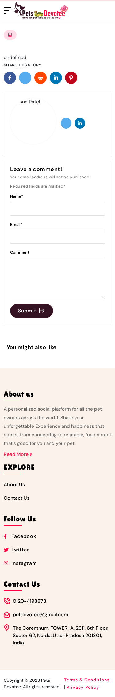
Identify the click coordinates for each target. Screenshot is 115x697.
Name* (16, 196)
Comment (19, 252)
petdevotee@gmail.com (40, 614)
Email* (16, 224)
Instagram (24, 563)
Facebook (23, 536)
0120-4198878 (29, 601)
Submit (27, 311)
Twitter (20, 549)
